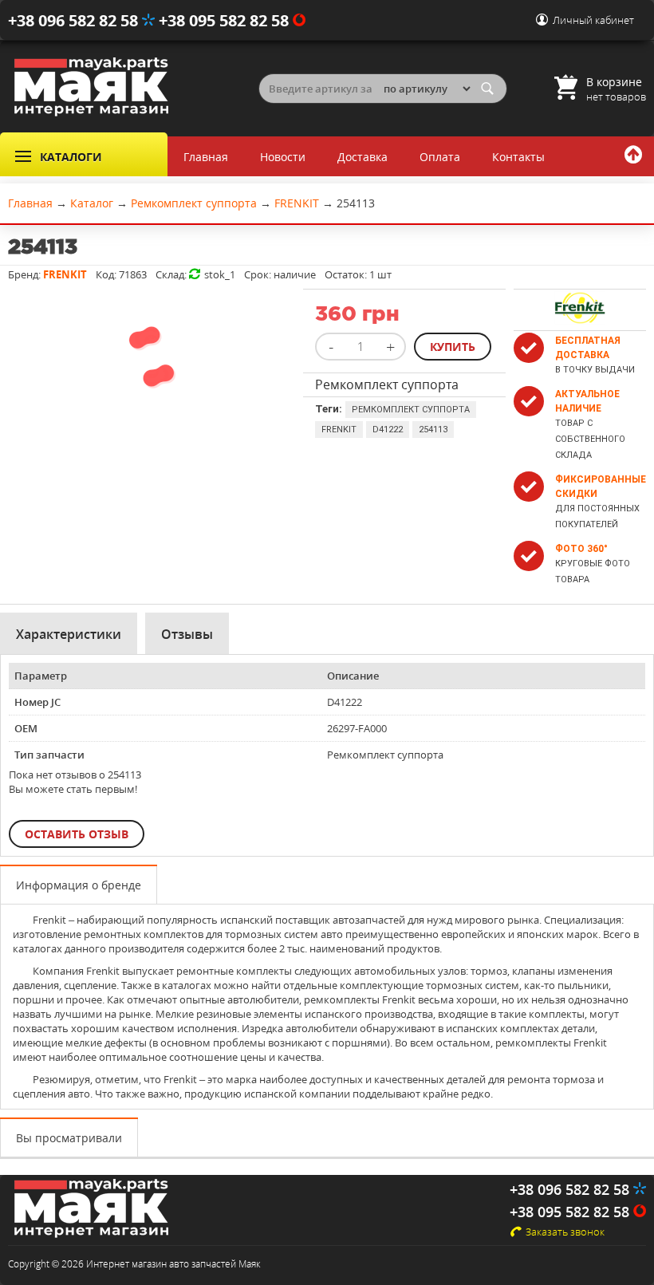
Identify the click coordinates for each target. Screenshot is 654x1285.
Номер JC (37, 702)
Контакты (518, 156)
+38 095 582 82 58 (226, 20)
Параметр (40, 675)
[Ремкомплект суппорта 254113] (151, 412)
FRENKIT (339, 429)
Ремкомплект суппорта (411, 409)
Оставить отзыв (76, 834)
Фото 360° (581, 548)
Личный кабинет (593, 20)
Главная (205, 156)
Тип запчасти (49, 754)
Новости (282, 156)
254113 (433, 429)
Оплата (440, 156)
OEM (25, 728)
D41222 (387, 429)
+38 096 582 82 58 (75, 20)
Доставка (362, 156)
